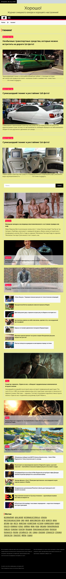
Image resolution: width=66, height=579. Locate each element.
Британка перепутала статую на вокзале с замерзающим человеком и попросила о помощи (31, 288)
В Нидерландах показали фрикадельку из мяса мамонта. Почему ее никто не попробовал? (28, 261)
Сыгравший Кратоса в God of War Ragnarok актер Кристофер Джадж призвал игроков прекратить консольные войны (37, 473)
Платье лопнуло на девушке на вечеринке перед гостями (33, 343)
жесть (15, 523)
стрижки (58, 532)
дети (43, 520)
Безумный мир (9, 517)
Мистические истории (12, 520)
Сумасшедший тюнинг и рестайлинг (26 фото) (26, 93)
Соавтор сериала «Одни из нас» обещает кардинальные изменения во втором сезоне (31, 385)
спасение (41, 532)
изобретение (31, 523)
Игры (7, 381)
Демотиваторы (8, 37)
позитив (21, 529)
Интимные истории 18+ (32, 517)
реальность (8, 532)
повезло (7, 529)
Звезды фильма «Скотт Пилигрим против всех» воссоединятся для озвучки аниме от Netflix (36, 481)
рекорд (15, 532)
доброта (49, 520)
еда (11, 523)
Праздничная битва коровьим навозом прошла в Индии (32, 305)
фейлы (24, 535)
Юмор (27, 520)
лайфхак (27, 526)
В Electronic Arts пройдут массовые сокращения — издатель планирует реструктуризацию (37, 504)
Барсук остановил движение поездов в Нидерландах (31, 328)
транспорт (17, 535)
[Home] (4, 17)
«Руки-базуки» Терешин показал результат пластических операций (36, 297)
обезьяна (43, 526)
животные (22, 523)
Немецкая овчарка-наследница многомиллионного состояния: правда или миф (32, 225)
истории (40, 523)
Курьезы (8, 221)
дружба (6, 523)
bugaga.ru (17, 80)
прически (53, 529)
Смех (22, 520)
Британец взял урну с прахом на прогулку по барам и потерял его (35, 312)
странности (50, 532)
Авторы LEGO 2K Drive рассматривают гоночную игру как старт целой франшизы (30, 449)
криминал (14, 526)
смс (30, 532)
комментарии (49, 523)
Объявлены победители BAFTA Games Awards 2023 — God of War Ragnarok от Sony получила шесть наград (35, 458)
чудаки (29, 535)
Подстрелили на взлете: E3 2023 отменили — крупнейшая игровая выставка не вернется (36, 496)
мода (37, 526)
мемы (33, 526)
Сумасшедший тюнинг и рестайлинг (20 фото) (26, 142)
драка (55, 520)
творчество (8, 535)
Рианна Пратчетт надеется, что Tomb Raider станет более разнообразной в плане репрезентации (31, 421)
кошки (57, 523)
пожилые (14, 529)
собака (35, 532)
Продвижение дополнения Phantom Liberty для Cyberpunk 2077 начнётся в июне (35, 489)
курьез (20, 526)
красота (7, 526)
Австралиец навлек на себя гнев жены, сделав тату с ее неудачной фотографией (36, 321)
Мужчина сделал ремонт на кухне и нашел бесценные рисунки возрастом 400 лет (35, 336)
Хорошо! (33, 8)
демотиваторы (35, 520)
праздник (28, 529)
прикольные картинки (41, 529)
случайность (23, 532)
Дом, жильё (19, 517)
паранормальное (53, 526)
